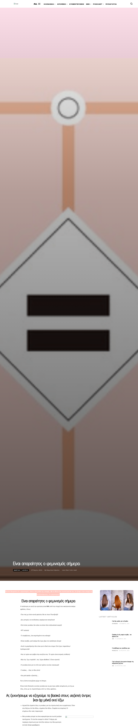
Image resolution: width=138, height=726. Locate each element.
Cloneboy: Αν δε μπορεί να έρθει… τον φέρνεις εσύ (122, 635)
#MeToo (17, 570)
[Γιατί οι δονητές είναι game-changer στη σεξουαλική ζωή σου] (105, 666)
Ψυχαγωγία (115, 650)
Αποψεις (25, 570)
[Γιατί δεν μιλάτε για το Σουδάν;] (105, 626)
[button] (131, 3)
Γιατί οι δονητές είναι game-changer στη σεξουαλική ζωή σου (123, 662)
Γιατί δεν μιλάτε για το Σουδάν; (120, 621)
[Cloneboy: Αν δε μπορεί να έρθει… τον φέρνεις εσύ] (105, 639)
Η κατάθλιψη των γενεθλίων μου (121, 648)
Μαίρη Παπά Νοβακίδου (53, 570)
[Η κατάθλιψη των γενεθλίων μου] (105, 653)
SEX (113, 638)
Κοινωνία (115, 623)
